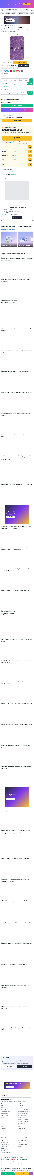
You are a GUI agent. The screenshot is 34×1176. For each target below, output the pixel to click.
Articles (3, 1117)
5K (15, 99)
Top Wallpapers (4, 1113)
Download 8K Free (23, 1173)
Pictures (3, 1132)
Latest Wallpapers (5, 1111)
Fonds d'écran (6, 1163)
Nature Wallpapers (22, 1115)
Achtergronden (17, 1161)
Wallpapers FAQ (4, 1142)
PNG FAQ (3, 1150)
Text (9, 34)
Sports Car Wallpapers (23, 1113)
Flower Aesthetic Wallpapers (24, 1109)
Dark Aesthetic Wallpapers (24, 1111)
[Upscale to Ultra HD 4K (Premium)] (30, 155)
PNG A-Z (20, 1136)
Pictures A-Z (20, 1132)
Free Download (18, 105)
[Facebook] (5, 71)
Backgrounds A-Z (22, 1130)
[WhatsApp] (14, 71)
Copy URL (30, 92)
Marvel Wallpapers (22, 1105)
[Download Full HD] (30, 151)
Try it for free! (17, 120)
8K (18, 99)
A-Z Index (3, 1105)
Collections (3, 1107)
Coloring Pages (4, 1137)
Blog (19, 1142)
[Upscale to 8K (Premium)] (30, 164)
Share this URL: (5, 89)
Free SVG (3, 1134)
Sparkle (18, 34)
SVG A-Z (20, 1134)
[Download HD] (30, 147)
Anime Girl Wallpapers (23, 1119)
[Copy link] (22, 71)
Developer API (21, 1146)
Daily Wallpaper (4, 1115)
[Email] (19, 71)
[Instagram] (16, 71)
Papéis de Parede (17, 1159)
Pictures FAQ (4, 1146)
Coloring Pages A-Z (22, 1137)
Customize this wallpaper (17, 109)
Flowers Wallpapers (22, 1107)
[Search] (27, 9)
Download (17, 138)
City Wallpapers (21, 1123)
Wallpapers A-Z (21, 1128)
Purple (6, 34)
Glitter (2, 34)
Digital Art (29, 34)
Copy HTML (29, 83)
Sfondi (25, 1159)
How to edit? (13, 174)
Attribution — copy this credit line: (9, 77)
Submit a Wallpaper (22, 1144)
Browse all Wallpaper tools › (8, 229)
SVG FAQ (3, 1148)
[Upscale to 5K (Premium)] (30, 159)
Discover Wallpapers (6, 1109)
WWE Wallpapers (22, 1117)
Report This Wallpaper (7, 178)
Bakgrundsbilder (6, 1159)
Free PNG (3, 1136)
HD (2, 99)
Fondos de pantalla (7, 1161)
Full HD (5, 99)
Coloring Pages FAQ (5, 1152)
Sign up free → (24, 1066)
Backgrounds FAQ (5, 1144)
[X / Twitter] (8, 71)
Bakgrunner (22, 1163)
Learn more (9, 1066)
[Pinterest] (11, 71)
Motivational (12, 25)
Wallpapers (6, 25)
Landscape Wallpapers (23, 1121)
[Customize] (31, 1173)
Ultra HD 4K (11, 99)
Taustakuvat (5, 1165)
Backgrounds (4, 1130)
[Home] (1, 25)
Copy (31, 80)
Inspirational (23, 34)
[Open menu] (31, 10)
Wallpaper (21, 1157)
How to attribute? (4, 86)
